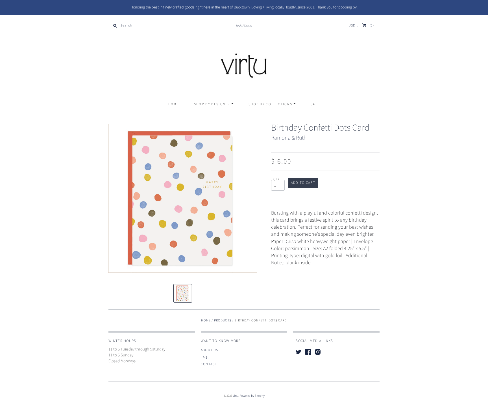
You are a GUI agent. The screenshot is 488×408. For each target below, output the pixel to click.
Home (173, 104)
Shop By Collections (271, 104)
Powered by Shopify (252, 396)
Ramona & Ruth (288, 138)
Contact (209, 364)
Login (239, 26)
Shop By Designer (212, 104)
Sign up (248, 26)
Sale (315, 104)
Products (222, 320)
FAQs (205, 357)
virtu (235, 396)
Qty (276, 179)
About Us (209, 350)
